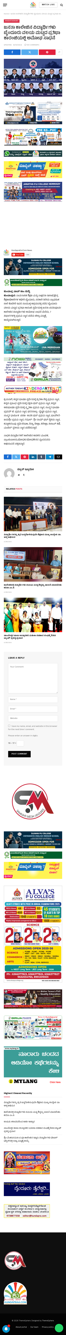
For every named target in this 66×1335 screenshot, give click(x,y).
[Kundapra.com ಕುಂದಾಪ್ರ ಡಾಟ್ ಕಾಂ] (33, 5)
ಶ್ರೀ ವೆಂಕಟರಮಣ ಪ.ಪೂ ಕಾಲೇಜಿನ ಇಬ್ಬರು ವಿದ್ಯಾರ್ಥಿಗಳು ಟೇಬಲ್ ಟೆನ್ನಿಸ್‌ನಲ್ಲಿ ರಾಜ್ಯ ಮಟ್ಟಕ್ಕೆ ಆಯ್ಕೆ (30, 1139)
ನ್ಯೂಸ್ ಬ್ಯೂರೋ (25, 469)
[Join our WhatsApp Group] (59, 1328)
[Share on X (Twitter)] (29, 52)
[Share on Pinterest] (47, 52)
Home (6, 14)
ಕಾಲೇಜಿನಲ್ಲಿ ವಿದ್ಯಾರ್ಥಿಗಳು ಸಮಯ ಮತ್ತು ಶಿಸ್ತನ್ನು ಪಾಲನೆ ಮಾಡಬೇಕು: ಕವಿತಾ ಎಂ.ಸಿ (33, 587)
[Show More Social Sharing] (59, 52)
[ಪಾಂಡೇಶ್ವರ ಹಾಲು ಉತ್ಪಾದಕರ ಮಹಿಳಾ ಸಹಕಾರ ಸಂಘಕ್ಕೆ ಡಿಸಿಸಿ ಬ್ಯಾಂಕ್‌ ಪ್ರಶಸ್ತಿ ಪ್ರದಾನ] (33, 615)
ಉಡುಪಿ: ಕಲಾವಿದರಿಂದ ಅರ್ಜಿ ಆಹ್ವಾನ (19, 1122)
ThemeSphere (48, 1321)
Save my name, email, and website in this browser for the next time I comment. (32, 728)
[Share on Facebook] (12, 52)
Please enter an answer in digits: (23, 736)
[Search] (61, 5)
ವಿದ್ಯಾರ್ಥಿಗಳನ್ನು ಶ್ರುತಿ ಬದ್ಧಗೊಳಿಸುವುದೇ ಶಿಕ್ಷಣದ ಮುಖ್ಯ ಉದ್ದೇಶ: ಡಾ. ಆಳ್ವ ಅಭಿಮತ (32, 536)
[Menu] (5, 5)
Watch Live (48, 5)
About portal (21, 1327)
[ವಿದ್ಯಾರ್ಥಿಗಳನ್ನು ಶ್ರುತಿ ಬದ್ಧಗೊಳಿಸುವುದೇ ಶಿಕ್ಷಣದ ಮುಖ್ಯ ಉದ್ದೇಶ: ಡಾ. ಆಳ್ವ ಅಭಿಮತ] (33, 514)
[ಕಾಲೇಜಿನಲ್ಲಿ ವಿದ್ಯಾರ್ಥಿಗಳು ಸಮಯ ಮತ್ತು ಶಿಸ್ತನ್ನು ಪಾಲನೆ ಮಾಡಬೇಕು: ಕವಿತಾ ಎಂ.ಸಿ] (33, 564)
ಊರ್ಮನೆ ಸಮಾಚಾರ (11, 21)
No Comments (33, 45)
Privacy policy (48, 1327)
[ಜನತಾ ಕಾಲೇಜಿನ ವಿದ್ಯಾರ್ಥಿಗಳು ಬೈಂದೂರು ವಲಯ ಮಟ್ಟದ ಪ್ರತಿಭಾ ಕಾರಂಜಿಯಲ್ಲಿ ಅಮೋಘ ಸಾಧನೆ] (33, 78)
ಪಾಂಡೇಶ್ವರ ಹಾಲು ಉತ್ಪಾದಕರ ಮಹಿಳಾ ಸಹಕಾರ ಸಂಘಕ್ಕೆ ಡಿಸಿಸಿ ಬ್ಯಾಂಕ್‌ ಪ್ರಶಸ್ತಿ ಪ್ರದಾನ (30, 637)
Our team (34, 1327)
